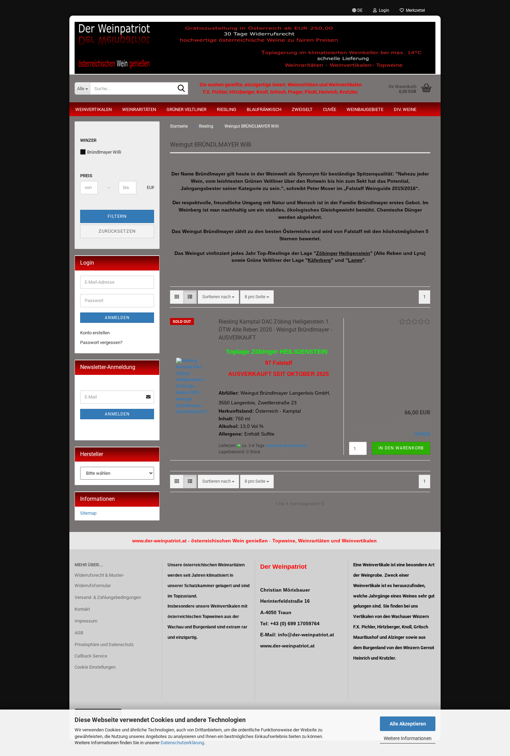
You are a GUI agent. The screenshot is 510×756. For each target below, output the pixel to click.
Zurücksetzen (117, 231)
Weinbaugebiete (365, 109)
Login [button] (383, 10)
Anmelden (117, 317)
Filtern (117, 216)
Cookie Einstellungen (95, 667)
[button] (357, 10)
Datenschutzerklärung (182, 742)
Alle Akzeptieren (408, 724)
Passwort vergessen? (101, 342)
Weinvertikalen (93, 109)
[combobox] (218, 297)
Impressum (86, 621)
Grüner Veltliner (186, 109)
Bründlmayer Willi (104, 152)
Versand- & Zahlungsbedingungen (108, 597)
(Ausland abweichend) (286, 445)
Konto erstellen (95, 332)
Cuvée (329, 109)
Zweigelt (302, 109)
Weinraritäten (139, 109)
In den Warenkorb (401, 448)
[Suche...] (181, 89)
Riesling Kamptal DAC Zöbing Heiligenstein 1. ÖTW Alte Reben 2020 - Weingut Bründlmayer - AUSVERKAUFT (275, 329)
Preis (86, 175)
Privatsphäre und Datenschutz (104, 644)
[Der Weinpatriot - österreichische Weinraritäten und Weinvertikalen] (255, 45)
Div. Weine (405, 109)
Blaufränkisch (264, 109)
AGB (79, 632)
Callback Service (91, 656)
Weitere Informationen (408, 738)
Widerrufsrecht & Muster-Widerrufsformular (99, 580)
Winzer (88, 140)
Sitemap (88, 513)
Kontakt (82, 609)
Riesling (226, 109)
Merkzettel (414, 10)
